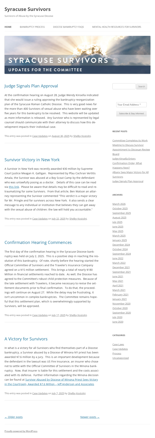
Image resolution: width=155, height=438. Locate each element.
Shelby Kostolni (82, 136)
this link (14, 187)
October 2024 (120, 249)
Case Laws (118, 344)
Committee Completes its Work (130, 140)
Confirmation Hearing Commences (38, 242)
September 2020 (121, 312)
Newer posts (90, 417)
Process (116, 353)
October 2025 (120, 208)
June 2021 (117, 276)
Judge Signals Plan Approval (31, 86)
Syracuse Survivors (28, 9)
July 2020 (117, 317)
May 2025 (117, 231)
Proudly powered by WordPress (21, 431)
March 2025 (119, 235)
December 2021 (121, 267)
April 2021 (117, 285)
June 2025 (117, 226)
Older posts (14, 417)
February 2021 (120, 294)
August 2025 (119, 217)
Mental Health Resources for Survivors (116, 27)
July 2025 (117, 222)
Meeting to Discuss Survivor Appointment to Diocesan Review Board (131, 149)
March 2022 (119, 262)
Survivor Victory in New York (32, 159)
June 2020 (117, 321)
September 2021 (121, 272)
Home (8, 27)
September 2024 (121, 253)
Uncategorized (120, 358)
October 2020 (120, 308)
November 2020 (121, 303)
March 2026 (119, 204)
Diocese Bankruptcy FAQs (68, 27)
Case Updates (40, 136)
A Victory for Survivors (26, 339)
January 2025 (119, 240)
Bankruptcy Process (32, 27)
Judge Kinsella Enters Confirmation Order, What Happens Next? (127, 163)
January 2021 (119, 299)
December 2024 (121, 244)
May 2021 (117, 281)
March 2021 (119, 290)
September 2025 (121, 213)
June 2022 (117, 258)
